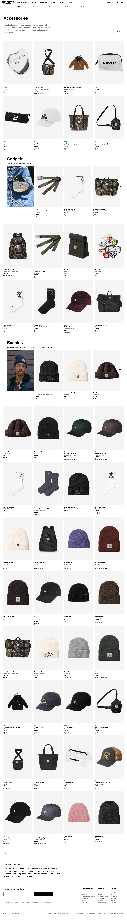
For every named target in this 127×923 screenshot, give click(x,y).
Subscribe (64, 476)
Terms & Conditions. (72, 482)
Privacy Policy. (66, 483)
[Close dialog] (77, 437)
